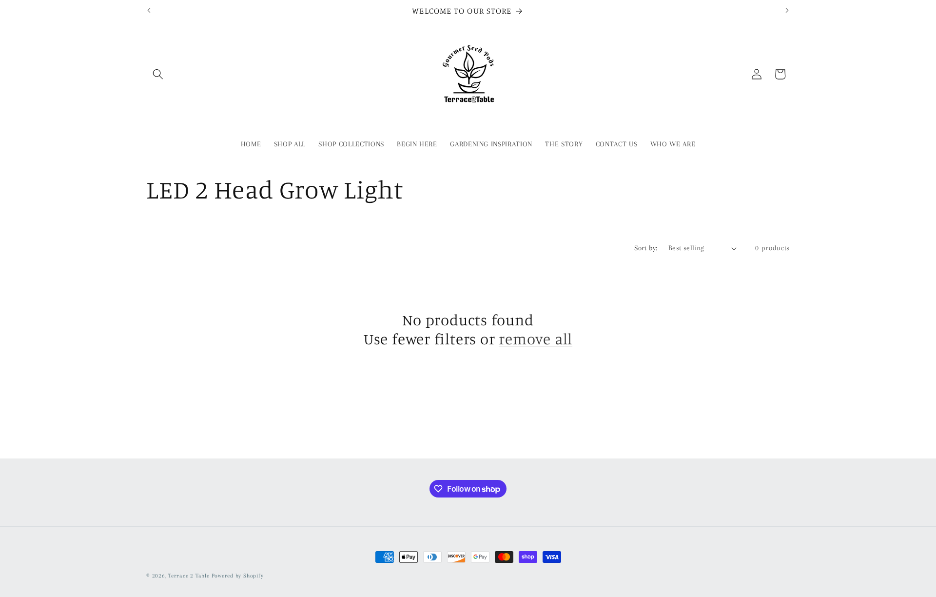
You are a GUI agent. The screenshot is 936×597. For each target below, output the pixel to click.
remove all (535, 338)
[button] (158, 74)
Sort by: (646, 248)
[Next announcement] (787, 10)
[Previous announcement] (149, 10)
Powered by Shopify (238, 575)
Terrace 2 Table (189, 575)
